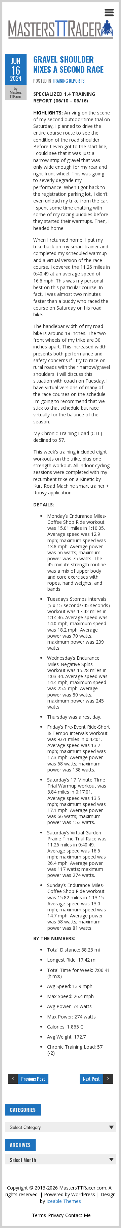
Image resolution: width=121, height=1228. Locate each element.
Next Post (91, 1078)
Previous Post (33, 1078)
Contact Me (78, 1215)
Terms (39, 1215)
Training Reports (68, 80)
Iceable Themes (63, 1201)
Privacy (56, 1215)
